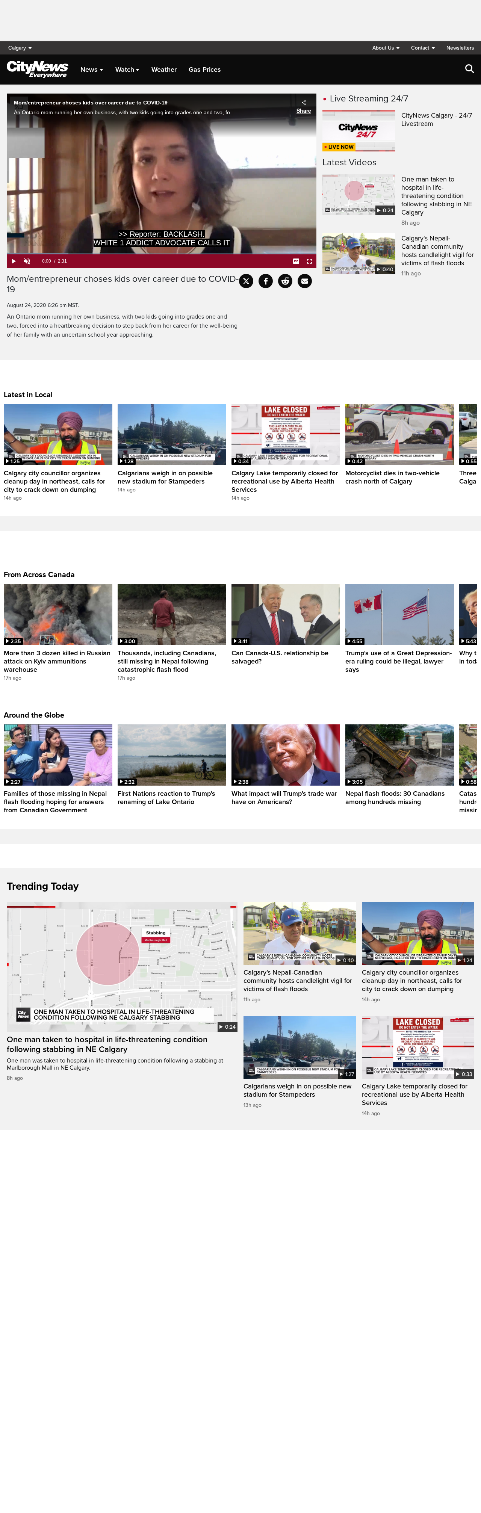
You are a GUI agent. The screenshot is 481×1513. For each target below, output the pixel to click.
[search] (469, 69)
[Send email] (305, 281)
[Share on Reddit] (285, 281)
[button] (385, 47)
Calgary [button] (17, 48)
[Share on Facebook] (266, 281)
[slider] (161, 253)
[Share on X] (246, 281)
